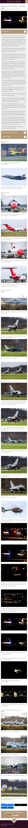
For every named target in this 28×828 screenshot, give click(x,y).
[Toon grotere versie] (14, 152)
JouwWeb (5, 825)
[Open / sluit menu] (26, 1)
